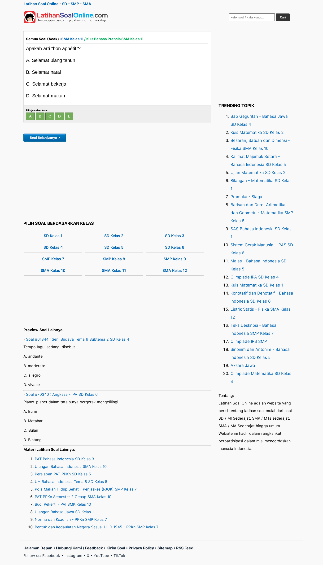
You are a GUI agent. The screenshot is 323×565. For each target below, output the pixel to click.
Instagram (73, 555)
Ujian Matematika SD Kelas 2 (258, 172)
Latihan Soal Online (41, 3)
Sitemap (165, 548)
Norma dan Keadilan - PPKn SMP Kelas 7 (71, 519)
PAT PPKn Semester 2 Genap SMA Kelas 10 (73, 496)
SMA (87, 3)
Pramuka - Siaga (246, 196)
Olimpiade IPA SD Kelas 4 (255, 277)
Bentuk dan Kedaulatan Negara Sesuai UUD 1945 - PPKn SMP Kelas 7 (96, 527)
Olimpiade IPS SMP (249, 341)
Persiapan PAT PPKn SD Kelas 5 (63, 474)
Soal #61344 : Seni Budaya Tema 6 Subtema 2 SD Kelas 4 (77, 339)
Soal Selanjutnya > (45, 137)
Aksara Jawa (243, 365)
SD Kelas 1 (53, 235)
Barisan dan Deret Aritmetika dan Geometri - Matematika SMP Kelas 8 (262, 212)
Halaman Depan (37, 548)
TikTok (119, 555)
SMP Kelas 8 (114, 258)
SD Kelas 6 (174, 247)
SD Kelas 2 (113, 235)
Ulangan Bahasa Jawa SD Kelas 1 (64, 511)
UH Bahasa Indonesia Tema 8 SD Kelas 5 (71, 481)
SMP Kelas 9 (175, 258)
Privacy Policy (141, 548)
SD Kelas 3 (174, 235)
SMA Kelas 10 (53, 270)
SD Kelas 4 (53, 247)
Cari (283, 17)
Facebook (51, 555)
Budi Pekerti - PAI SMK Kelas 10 (63, 504)
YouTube (101, 555)
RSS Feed (184, 548)
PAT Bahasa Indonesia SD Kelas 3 (64, 458)
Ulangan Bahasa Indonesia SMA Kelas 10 (71, 466)
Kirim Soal (115, 548)
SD (64, 3)
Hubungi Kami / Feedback (79, 548)
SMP (75, 3)
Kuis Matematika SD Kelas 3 (257, 132)
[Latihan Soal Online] (65, 17)
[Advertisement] (117, 180)
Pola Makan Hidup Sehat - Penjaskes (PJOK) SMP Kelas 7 (86, 489)
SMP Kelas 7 (53, 258)
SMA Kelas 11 (72, 39)
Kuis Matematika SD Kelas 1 (257, 285)
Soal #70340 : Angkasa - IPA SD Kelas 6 (62, 394)
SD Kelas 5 (113, 247)
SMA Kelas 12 (174, 270)
